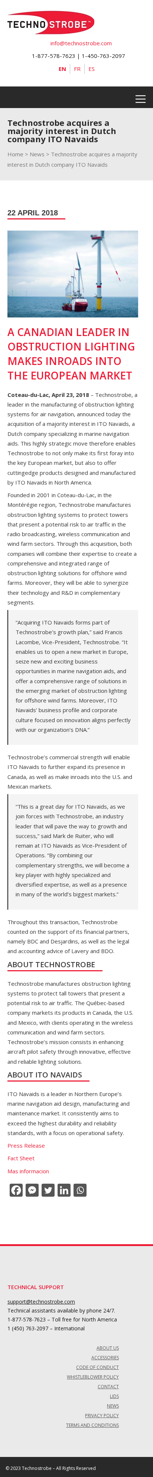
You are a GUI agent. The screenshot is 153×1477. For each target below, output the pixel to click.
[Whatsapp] (79, 1190)
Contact (108, 1386)
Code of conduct (97, 1367)
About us (108, 1348)
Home (15, 154)
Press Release (26, 1145)
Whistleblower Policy (93, 1377)
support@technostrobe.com (41, 1301)
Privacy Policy (102, 1415)
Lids (114, 1396)
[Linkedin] (63, 1190)
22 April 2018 (32, 213)
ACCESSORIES (105, 1357)
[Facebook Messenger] (31, 1190)
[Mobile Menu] (141, 97)
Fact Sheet (21, 1158)
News (37, 154)
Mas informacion (28, 1171)
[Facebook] (15, 1190)
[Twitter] (47, 1190)
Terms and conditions (92, 1425)
